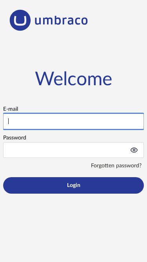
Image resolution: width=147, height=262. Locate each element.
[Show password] (134, 150)
